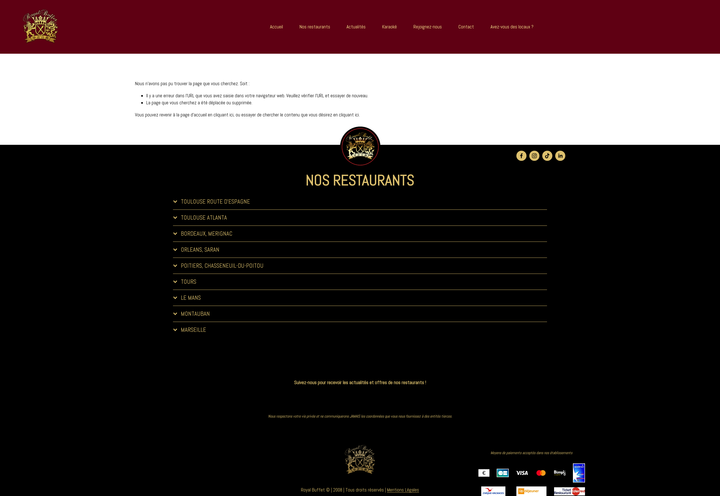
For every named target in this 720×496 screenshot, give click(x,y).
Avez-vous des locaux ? (512, 27)
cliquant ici (223, 115)
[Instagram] (534, 156)
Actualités (356, 27)
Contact (466, 27)
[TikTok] (547, 156)
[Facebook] (521, 156)
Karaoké (389, 27)
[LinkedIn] (560, 156)
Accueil (276, 27)
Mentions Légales (403, 490)
